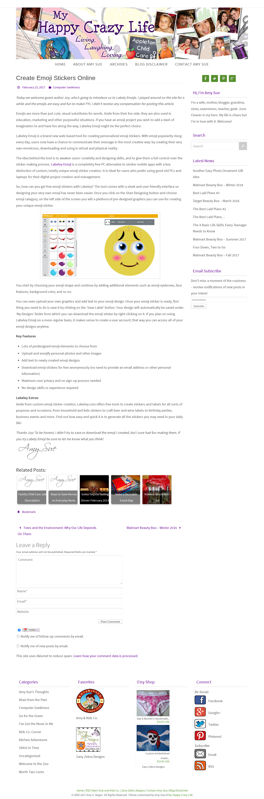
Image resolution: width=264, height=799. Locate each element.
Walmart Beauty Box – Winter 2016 (152, 527)
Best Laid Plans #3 (206, 193)
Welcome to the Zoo (34, 763)
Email (212, 754)
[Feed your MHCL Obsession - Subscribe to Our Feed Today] (200, 769)
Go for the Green (31, 716)
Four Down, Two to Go (209, 247)
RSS (211, 766)
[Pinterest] (223, 78)
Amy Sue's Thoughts (34, 692)
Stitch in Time (29, 747)
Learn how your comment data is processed (105, 656)
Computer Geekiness (66, 87)
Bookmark (29, 512)
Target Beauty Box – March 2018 (216, 201)
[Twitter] (214, 78)
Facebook (215, 701)
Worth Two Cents (31, 772)
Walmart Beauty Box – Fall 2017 (216, 255)
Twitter (213, 724)
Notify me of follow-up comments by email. (52, 636)
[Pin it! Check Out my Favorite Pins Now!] (200, 739)
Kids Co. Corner (30, 732)
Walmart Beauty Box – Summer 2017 (219, 239)
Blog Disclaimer (178, 790)
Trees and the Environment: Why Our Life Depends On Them (57, 530)
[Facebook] (205, 78)
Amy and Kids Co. (108, 790)
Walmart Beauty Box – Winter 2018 (218, 185)
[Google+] (232, 78)
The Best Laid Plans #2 (209, 209)
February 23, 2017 (33, 87)
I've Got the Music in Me (36, 723)
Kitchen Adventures (33, 740)
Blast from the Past (33, 700)
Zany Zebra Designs (153, 766)
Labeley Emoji (61, 164)
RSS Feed (90, 790)
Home (79, 790)
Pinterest (214, 736)
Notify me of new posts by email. (44, 646)
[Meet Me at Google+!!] (200, 715)
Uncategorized (29, 756)
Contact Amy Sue (156, 790)
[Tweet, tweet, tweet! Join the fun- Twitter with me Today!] (200, 727)
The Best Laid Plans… (209, 217)
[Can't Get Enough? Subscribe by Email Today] (200, 757)
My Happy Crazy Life (180, 795)
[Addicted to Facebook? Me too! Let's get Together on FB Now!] (200, 703)
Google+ (214, 712)
